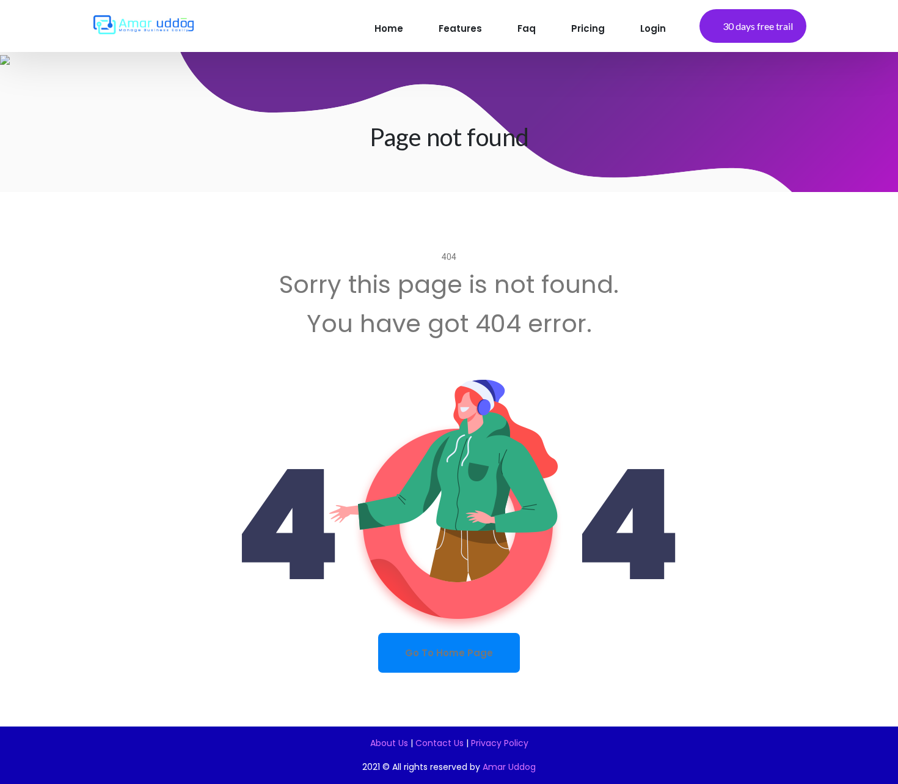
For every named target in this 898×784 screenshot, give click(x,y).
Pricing (588, 28)
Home (388, 28)
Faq (526, 28)
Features (460, 28)
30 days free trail (758, 26)
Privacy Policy (499, 743)
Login (653, 28)
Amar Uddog (509, 767)
